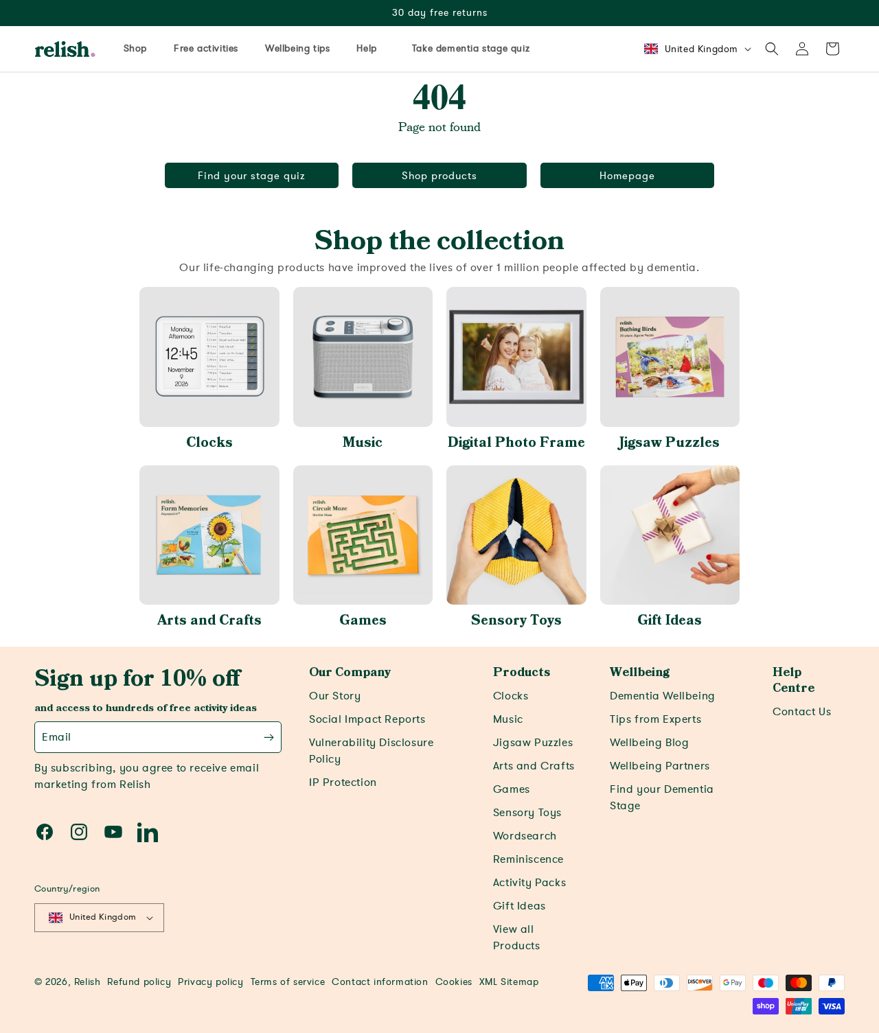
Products (521, 672)
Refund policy (139, 981)
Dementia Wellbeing (663, 696)
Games (363, 620)
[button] (772, 49)
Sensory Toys (516, 620)
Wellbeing (640, 672)
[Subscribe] (269, 737)
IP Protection (343, 782)
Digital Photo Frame (516, 443)
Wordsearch (525, 836)
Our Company (350, 672)
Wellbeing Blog (649, 742)
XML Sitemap (509, 981)
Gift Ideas (669, 620)
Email (56, 737)
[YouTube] (113, 832)
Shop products (439, 176)
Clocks (209, 443)
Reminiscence (528, 859)
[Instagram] (79, 832)
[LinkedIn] (147, 832)
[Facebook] (44, 832)
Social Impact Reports (367, 719)
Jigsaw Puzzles (669, 443)
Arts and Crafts (209, 620)
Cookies (453, 981)
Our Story (335, 696)
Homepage (627, 176)
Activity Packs (529, 882)
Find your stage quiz (252, 176)
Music (363, 443)
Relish (87, 981)
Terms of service (288, 981)
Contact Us (802, 711)
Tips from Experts (655, 719)
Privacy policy (210, 981)
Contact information (380, 981)
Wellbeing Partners (660, 766)
